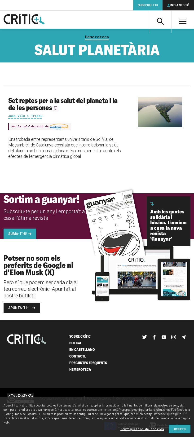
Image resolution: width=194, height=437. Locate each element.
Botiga (75, 343)
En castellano (82, 349)
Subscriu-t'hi (148, 5)
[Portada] (24, 19)
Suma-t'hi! (17, 234)
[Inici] (26, 339)
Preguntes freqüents (88, 363)
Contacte (77, 356)
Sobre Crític (80, 336)
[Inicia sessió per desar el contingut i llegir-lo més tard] (55, 108)
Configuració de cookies (142, 429)
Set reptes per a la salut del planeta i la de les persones (63, 104)
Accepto (179, 429)
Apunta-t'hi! (19, 308)
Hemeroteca (97, 37)
